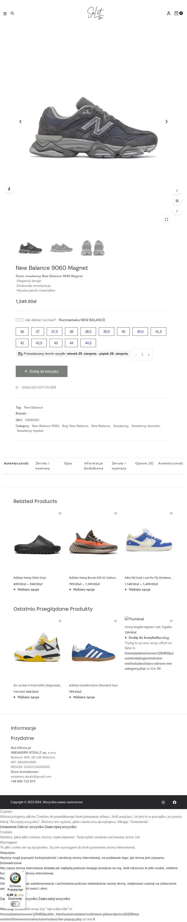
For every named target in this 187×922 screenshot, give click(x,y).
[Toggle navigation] (5, 13)
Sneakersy (120, 426)
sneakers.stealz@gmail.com (31, 776)
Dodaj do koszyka (142, 637)
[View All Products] (177, 201)
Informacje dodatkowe (94, 466)
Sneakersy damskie (145, 426)
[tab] (16, 466)
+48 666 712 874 (23, 781)
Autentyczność (16, 463)
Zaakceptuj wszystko (60, 827)
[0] (176, 13)
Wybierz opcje (28, 589)
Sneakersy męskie (30, 430)
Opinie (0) (144, 463)
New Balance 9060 (45, 426)
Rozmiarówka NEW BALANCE (82, 320)
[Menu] (23, 872)
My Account (168, 13)
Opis (68, 463)
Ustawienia (8, 827)
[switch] (15, 904)
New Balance (33, 407)
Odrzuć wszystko (31, 827)
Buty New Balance (75, 426)
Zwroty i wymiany (42, 466)
